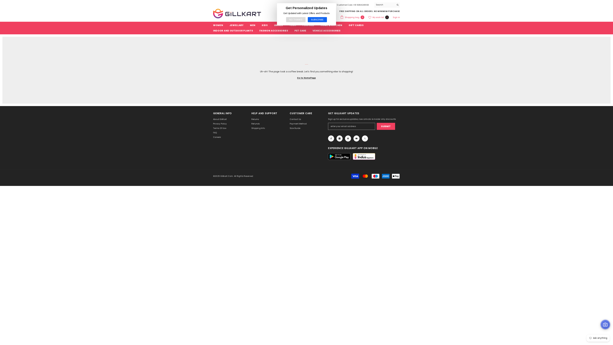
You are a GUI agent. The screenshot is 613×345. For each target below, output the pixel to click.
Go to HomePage (306, 78)
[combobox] (384, 4)
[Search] (387, 4)
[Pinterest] (348, 138)
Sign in (396, 17)
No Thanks (295, 19)
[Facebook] (331, 138)
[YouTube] (356, 138)
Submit (386, 126)
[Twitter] (365, 138)
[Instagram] (340, 138)
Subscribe (317, 19)
